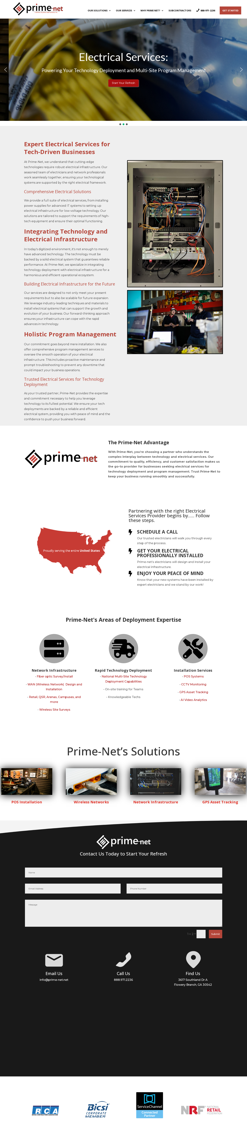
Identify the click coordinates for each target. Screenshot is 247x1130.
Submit (215, 933)
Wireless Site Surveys (54, 709)
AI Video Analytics (194, 700)
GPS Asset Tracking (193, 692)
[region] (123, 72)
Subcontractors (180, 10)
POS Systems (194, 676)
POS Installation (26, 802)
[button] (5, 70)
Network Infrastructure (155, 802)
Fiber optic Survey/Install (55, 676)
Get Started (230, 10)
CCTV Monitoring (193, 684)
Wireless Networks (91, 802)
